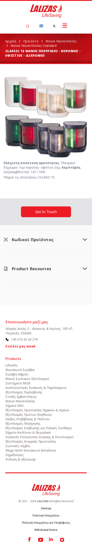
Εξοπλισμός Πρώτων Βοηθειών (28, 414)
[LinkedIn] (51, 539)
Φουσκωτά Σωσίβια (19, 370)
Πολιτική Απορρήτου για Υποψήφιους (46, 523)
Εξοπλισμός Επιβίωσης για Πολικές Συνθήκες (38, 428)
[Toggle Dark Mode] (54, 26)
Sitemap (46, 508)
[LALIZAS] (46, 11)
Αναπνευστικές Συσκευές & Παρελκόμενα (35, 388)
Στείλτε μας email (20, 346)
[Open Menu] (64, 25)
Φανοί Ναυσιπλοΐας (61, 41)
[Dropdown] (41, 26)
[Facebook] (30, 539)
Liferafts (11, 365)
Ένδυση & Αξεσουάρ (20, 459)
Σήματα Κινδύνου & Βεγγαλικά (28, 432)
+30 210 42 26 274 (24, 339)
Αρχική (10, 41)
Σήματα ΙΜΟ (14, 405)
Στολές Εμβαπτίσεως (21, 396)
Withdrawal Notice (46, 530)
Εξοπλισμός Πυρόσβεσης (23, 392)
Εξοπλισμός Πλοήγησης (22, 423)
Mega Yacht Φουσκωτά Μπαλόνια (30, 450)
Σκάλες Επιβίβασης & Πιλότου (27, 419)
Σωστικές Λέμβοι (17, 446)
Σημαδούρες (14, 455)
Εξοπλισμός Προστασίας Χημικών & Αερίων (37, 410)
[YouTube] (40, 539)
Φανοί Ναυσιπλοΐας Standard (33, 45)
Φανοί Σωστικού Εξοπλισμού (27, 379)
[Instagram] (62, 539)
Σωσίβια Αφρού (16, 374)
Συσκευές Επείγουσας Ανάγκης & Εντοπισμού (39, 437)
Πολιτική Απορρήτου (46, 515)
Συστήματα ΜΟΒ (17, 383)
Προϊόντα (30, 41)
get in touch (46, 211)
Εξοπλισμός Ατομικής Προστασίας (30, 441)
